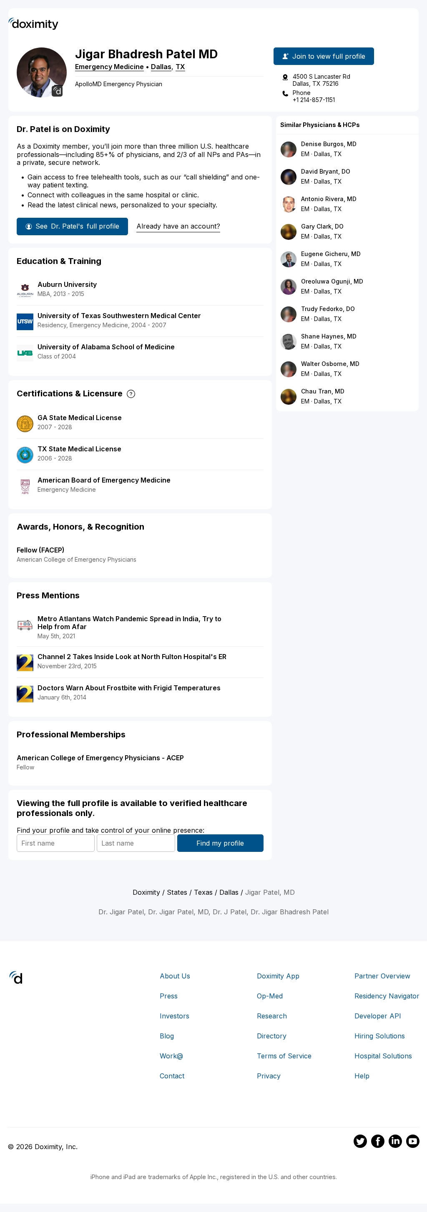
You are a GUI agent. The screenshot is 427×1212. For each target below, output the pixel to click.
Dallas (161, 66)
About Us (175, 976)
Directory (271, 1036)
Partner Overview (382, 976)
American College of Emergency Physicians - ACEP (100, 758)
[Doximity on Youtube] (412, 1142)
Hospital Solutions (383, 1056)
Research (272, 1016)
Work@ (171, 1056)
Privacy (269, 1076)
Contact (172, 1076)
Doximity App (278, 976)
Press (169, 996)
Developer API (377, 1016)
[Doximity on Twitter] (360, 1142)
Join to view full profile (328, 56)
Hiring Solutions (379, 1036)
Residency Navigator (386, 996)
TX (180, 66)
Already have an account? (178, 226)
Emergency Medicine (109, 66)
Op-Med (270, 996)
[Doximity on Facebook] (377, 1142)
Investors (174, 1016)
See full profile (77, 226)
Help (361, 1076)
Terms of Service (284, 1056)
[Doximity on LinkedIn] (395, 1142)
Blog (167, 1036)
